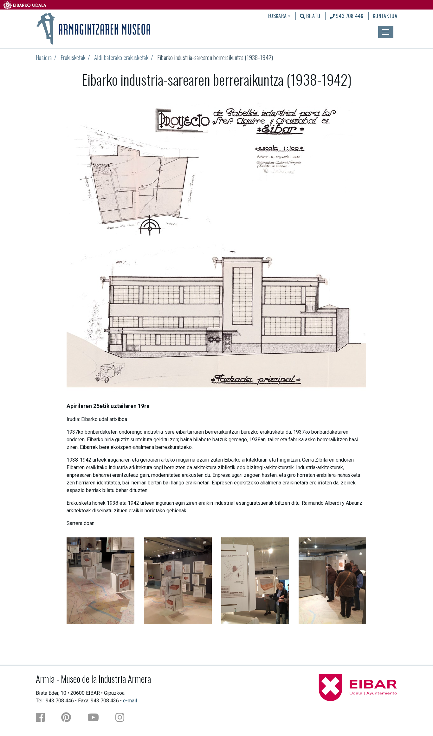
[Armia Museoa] (94, 28)
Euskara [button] (277, 16)
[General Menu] (385, 32)
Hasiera (44, 57)
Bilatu (312, 16)
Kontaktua (385, 16)
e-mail (130, 701)
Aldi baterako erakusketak (121, 57)
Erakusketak (73, 57)
